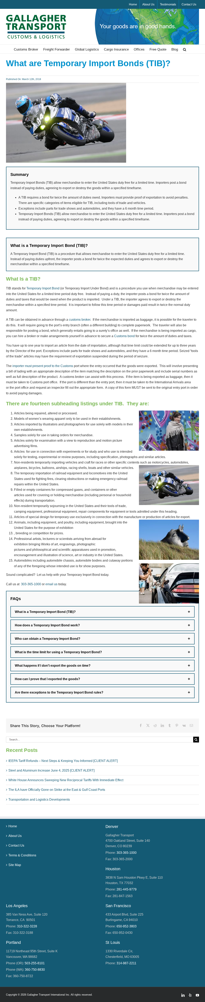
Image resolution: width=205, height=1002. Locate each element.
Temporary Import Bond (42, 288)
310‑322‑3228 (27, 926)
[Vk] (184, 725)
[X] (148, 725)
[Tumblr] (169, 725)
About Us (15, 836)
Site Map (14, 865)
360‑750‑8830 (35, 969)
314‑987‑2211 (126, 963)
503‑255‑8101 (35, 963)
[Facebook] (140, 725)
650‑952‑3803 (127, 926)
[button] (184, 49)
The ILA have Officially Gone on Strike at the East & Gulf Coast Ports (56, 789)
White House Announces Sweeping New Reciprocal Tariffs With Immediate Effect (65, 780)
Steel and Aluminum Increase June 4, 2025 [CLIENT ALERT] (51, 770)
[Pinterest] (176, 725)
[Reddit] (155, 725)
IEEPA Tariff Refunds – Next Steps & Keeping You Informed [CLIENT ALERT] (63, 761)
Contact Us (16, 845)
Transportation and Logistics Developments (39, 799)
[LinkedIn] (162, 725)
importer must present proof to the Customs (42, 366)
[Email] (191, 725)
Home (12, 826)
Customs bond (124, 336)
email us (51, 584)
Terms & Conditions (22, 855)
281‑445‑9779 (127, 889)
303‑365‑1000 (31, 584)
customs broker (79, 319)
